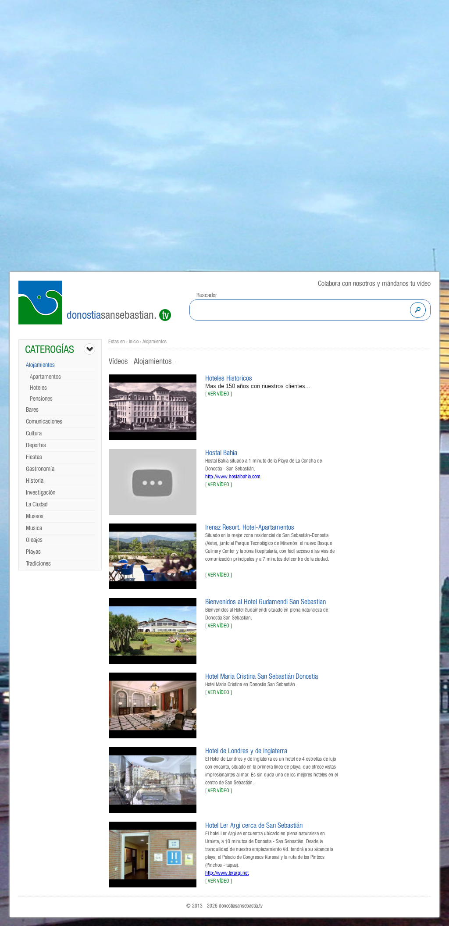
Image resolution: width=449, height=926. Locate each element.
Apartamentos (45, 377)
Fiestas (34, 457)
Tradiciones (38, 564)
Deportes (36, 445)
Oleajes (34, 540)
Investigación (40, 493)
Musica (34, 528)
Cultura (34, 434)
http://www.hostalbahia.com (232, 476)
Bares (32, 410)
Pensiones (41, 399)
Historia (34, 481)
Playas (33, 552)
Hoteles (38, 388)
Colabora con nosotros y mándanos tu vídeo (374, 283)
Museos (34, 516)
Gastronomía (40, 469)
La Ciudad (36, 505)
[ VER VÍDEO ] (218, 393)
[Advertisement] (387, 489)
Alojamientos (40, 365)
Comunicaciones (44, 422)
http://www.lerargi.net (227, 873)
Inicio (134, 341)
